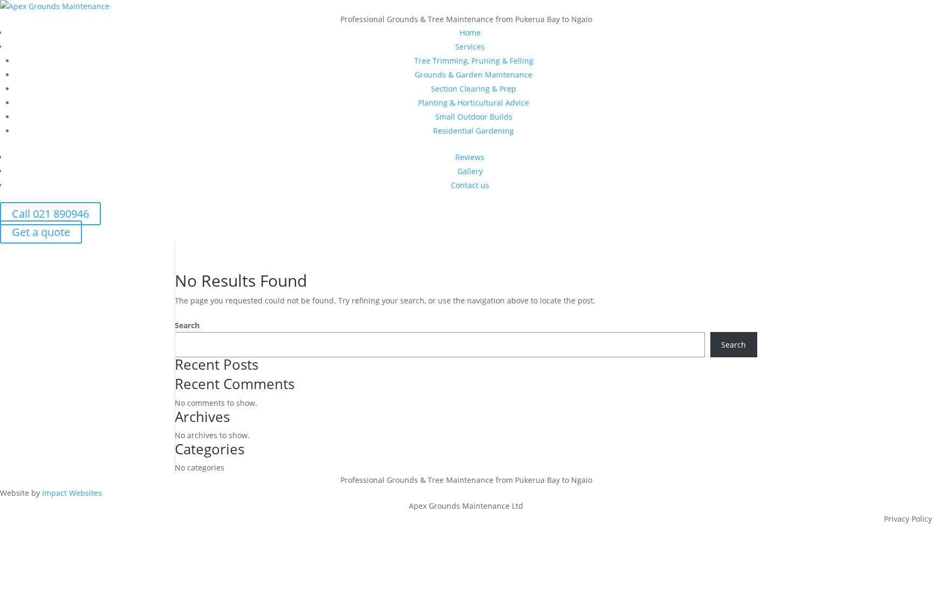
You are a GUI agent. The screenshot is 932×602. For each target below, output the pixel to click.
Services (470, 46)
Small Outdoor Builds (473, 117)
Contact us (470, 185)
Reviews (469, 157)
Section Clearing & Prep (473, 89)
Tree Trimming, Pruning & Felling (473, 61)
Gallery (470, 171)
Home (470, 32)
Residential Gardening (473, 131)
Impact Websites (72, 493)
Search (187, 325)
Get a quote (41, 232)
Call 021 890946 (50, 213)
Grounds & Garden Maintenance (473, 75)
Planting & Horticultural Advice (473, 103)
